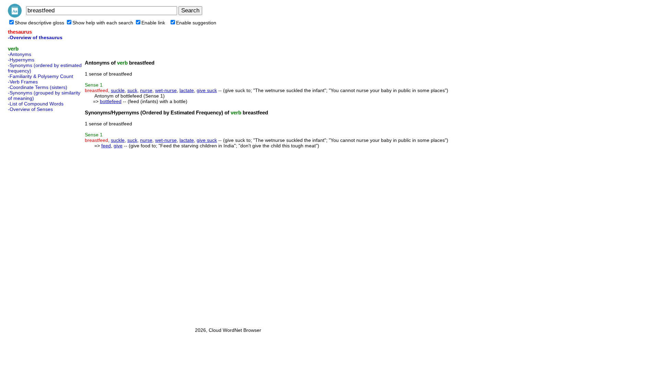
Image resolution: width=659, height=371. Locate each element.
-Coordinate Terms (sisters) (37, 87)
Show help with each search (102, 22)
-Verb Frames (23, 82)
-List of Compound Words (35, 103)
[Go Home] (15, 16)
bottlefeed (111, 101)
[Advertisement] (35, 217)
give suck (207, 90)
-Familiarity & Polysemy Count (40, 76)
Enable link (153, 22)
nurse (146, 90)
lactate (187, 90)
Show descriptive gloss (39, 22)
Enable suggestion (196, 22)
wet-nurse (166, 90)
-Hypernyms (21, 60)
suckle (118, 90)
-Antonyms (19, 54)
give (118, 145)
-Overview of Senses (30, 109)
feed (106, 145)
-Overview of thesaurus (35, 37)
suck (132, 90)
